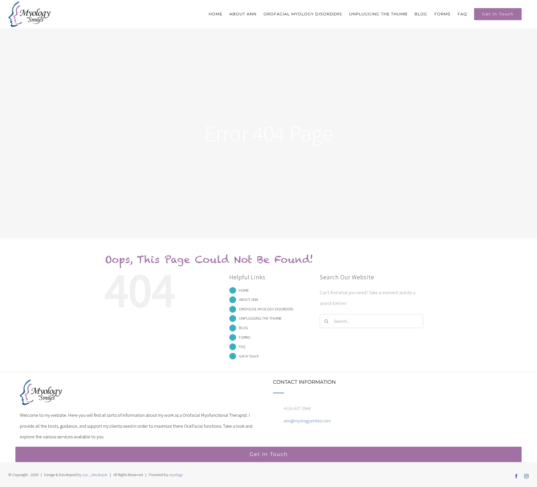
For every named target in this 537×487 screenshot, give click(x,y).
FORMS (244, 337)
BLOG (243, 327)
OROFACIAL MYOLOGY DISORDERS (266, 309)
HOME (244, 290)
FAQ (242, 346)
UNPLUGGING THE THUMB (260, 318)
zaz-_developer (94, 474)
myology (176, 474)
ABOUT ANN (248, 299)
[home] (41, 385)
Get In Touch (249, 356)
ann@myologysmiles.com (307, 420)
